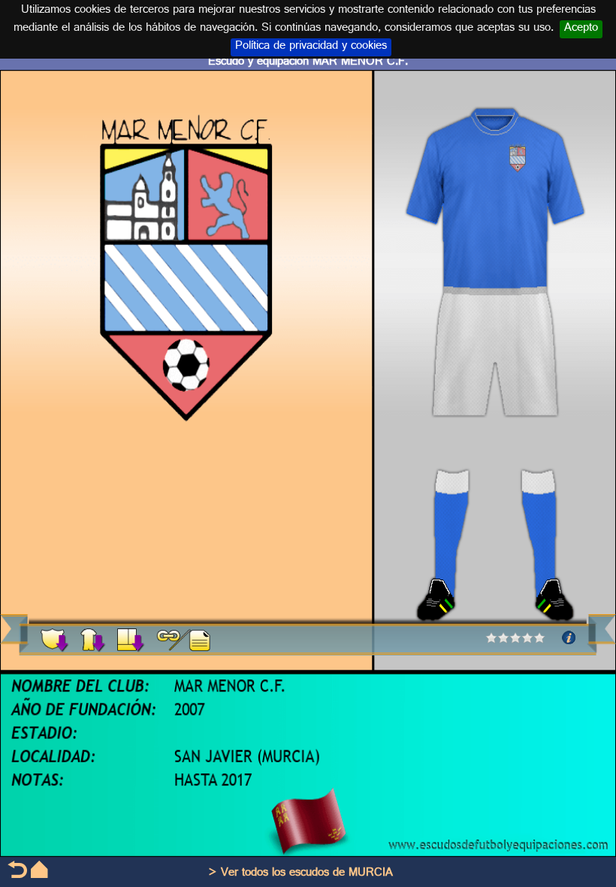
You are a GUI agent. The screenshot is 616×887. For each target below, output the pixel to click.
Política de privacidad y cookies (311, 47)
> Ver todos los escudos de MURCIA (300, 873)
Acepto (581, 29)
